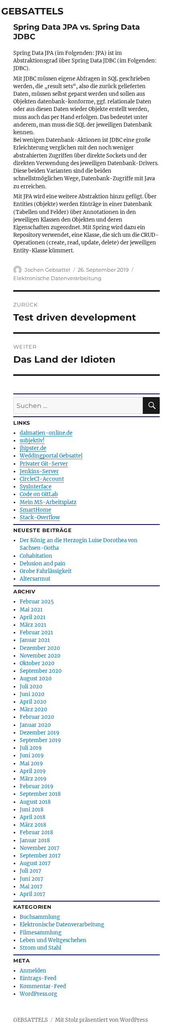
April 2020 (33, 701)
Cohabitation (36, 556)
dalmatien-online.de (46, 433)
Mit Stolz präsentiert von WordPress (101, 1020)
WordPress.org (38, 994)
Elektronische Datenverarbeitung (57, 278)
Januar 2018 (35, 840)
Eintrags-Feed (38, 978)
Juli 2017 (30, 871)
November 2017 (40, 848)
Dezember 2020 (40, 648)
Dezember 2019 (39, 732)
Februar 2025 (37, 601)
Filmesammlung (41, 932)
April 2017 (32, 894)
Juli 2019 (30, 747)
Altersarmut (35, 578)
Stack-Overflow (40, 517)
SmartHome (35, 509)
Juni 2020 (32, 694)
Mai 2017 (31, 886)
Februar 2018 (36, 832)
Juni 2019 (31, 755)
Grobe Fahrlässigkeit (46, 571)
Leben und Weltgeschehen (53, 940)
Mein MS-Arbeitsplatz (48, 502)
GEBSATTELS (32, 11)
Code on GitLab (39, 494)
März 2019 (33, 778)
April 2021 (32, 617)
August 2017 (35, 863)
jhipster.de (33, 448)
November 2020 (40, 655)
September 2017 (40, 855)
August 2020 (35, 678)
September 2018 (40, 794)
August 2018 (35, 802)
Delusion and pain (43, 563)
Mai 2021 (31, 609)
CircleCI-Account (42, 479)
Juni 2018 (31, 809)
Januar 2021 (35, 640)
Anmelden (33, 970)
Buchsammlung (40, 917)
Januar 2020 (35, 725)
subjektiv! (32, 440)
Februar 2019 (36, 786)
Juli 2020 (31, 686)
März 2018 (33, 824)
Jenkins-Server (39, 471)
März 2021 (33, 624)
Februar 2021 (36, 632)
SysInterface (35, 486)
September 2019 (40, 740)
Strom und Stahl (40, 947)
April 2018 (32, 817)
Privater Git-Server (44, 463)
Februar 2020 (37, 717)
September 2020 (41, 671)
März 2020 (33, 709)
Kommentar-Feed (43, 986)
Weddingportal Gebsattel (51, 455)
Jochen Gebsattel (47, 269)
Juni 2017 (31, 879)
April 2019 (32, 771)
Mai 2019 (31, 763)
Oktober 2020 (37, 663)
